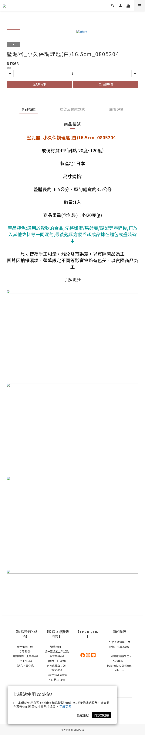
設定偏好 (83, 715)
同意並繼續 (101, 715)
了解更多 (65, 706)
